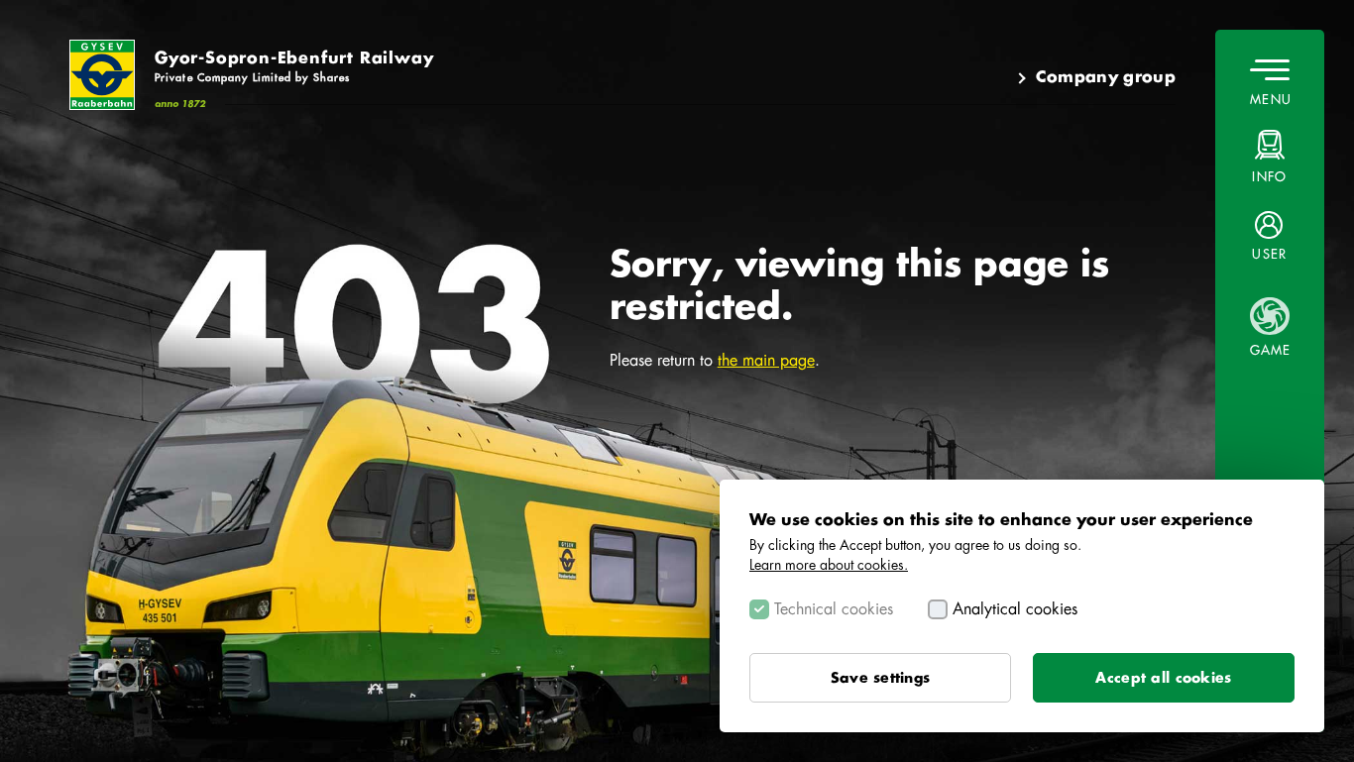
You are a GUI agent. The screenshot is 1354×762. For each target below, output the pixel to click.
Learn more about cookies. (828, 565)
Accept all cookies (1163, 678)
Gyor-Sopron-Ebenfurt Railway (294, 67)
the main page (766, 361)
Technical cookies (833, 609)
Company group (1106, 77)
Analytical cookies (1015, 609)
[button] (1269, 236)
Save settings (881, 678)
